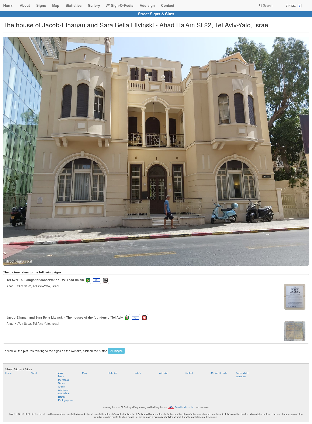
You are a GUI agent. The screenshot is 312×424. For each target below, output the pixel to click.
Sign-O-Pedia (121, 5)
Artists (61, 386)
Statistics (74, 5)
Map (55, 5)
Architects (63, 390)
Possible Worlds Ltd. (185, 407)
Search (267, 5)
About (25, 5)
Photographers (65, 400)
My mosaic (63, 379)
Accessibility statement (242, 374)
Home (8, 5)
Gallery (94, 5)
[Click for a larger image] (156, 151)
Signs (41, 5)
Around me (63, 393)
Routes (62, 396)
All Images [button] (116, 351)
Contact (167, 5)
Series (61, 383)
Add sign (147, 5)
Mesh (61, 376)
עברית (292, 5)
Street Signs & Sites (156, 14)
